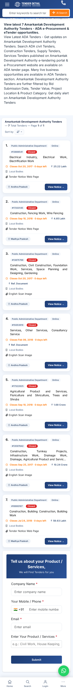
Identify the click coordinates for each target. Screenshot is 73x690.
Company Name (24, 584)
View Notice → (56, 186)
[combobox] (36, 644)
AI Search (61, 12)
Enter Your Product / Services (34, 636)
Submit (36, 659)
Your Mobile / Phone (27, 601)
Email (16, 619)
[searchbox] (36, 644)
